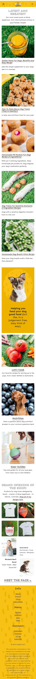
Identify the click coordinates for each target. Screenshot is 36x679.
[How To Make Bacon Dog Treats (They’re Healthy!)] (18, 90)
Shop (18, 620)
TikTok (18, 636)
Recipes (18, 612)
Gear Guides (18, 466)
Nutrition (18, 418)
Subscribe (18, 639)
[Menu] (3, 4)
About (18, 594)
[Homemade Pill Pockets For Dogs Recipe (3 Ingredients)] (18, 136)
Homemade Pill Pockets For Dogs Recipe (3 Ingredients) (16, 156)
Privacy (18, 596)
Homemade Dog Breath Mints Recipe (18, 254)
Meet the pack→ (18, 580)
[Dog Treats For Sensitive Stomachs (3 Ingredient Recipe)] (18, 187)
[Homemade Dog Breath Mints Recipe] (18, 235)
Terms (18, 599)
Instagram (18, 631)
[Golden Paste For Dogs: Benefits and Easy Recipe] (18, 42)
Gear (18, 618)
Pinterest (18, 634)
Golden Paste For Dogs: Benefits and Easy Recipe (18, 61)
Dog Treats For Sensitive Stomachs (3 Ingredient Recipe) (17, 207)
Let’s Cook (18, 369)
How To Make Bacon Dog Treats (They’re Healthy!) (16, 110)
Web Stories (18, 602)
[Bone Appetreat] (18, 4)
